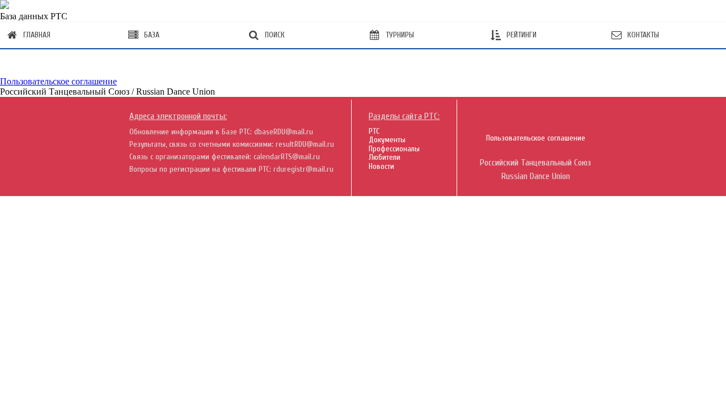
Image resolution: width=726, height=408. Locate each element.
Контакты (643, 35)
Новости (381, 166)
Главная (36, 35)
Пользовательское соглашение (58, 81)
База (151, 35)
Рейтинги (521, 35)
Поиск (275, 35)
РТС (374, 131)
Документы (387, 139)
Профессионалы (394, 148)
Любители (384, 157)
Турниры (400, 35)
